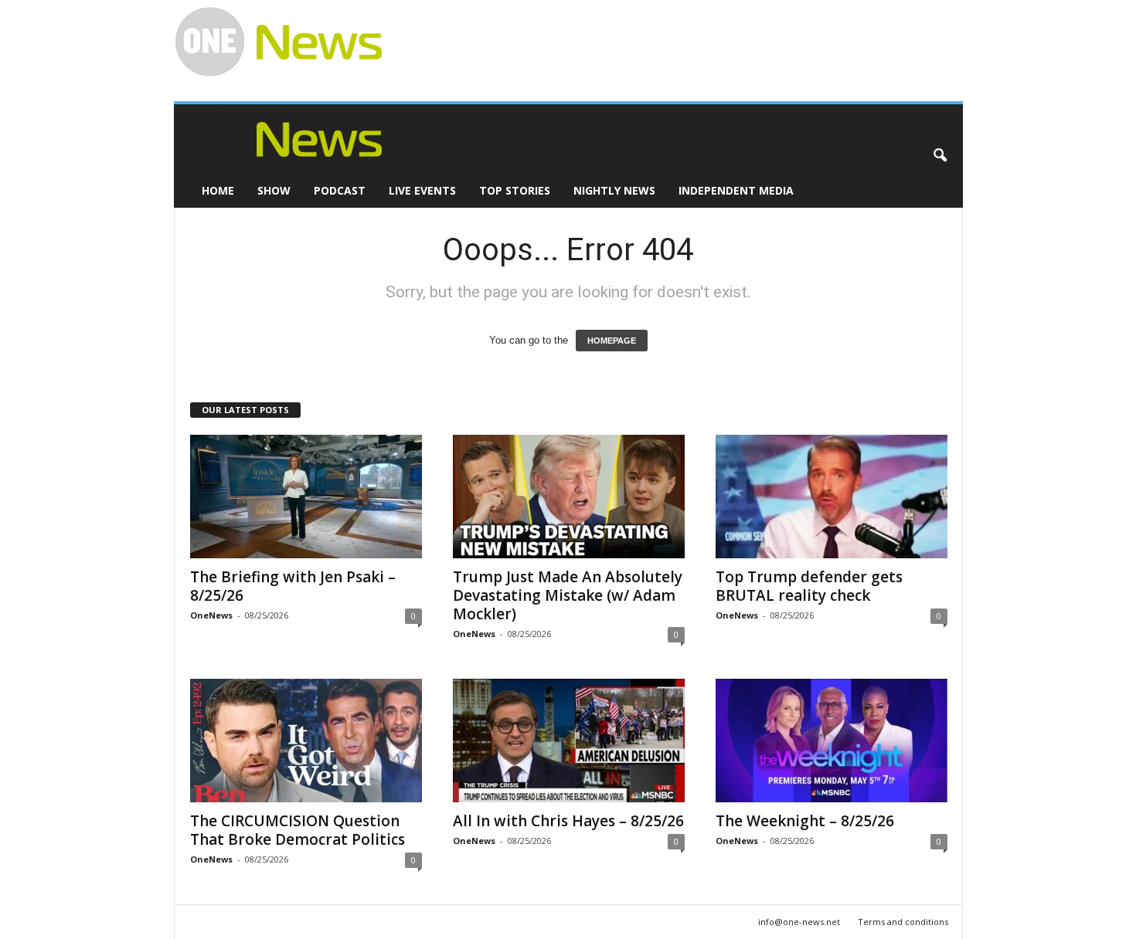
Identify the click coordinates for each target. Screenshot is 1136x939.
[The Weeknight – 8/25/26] (831, 740)
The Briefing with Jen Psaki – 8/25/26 (293, 586)
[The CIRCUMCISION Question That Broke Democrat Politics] (306, 740)
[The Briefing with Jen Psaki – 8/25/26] (306, 496)
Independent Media (736, 190)
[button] (940, 156)
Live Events (422, 190)
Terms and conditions (903, 921)
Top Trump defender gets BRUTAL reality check (809, 586)
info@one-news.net (799, 921)
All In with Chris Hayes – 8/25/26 (568, 821)
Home (218, 190)
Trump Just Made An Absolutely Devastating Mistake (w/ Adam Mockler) (567, 595)
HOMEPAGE (611, 340)
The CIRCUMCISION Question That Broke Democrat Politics (297, 830)
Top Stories (514, 190)
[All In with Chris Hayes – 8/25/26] (569, 740)
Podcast (340, 190)
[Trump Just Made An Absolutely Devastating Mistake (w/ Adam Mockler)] (569, 496)
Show (274, 190)
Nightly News (614, 190)
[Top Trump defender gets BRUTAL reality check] (831, 496)
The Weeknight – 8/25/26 (805, 821)
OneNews (211, 615)
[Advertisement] (665, 35)
